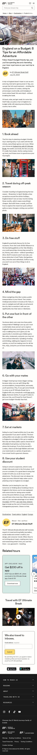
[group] (16, 574)
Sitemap (4, 738)
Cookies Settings (7, 745)
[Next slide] (33, 574)
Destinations (18, 13)
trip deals (5, 502)
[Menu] (34, 3)
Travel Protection (7, 742)
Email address (12, 643)
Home (5, 13)
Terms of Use (27, 738)
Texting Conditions (26, 742)
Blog (10, 13)
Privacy (17, 742)
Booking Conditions (15, 738)
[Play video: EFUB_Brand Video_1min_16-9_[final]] (18, 617)
